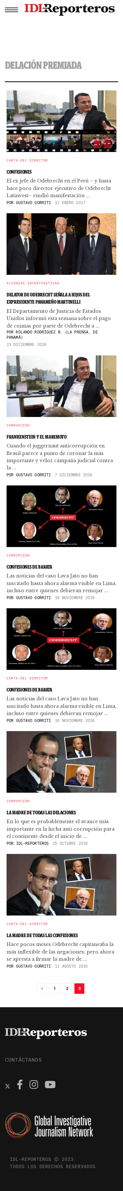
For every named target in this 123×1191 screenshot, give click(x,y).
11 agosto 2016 (71, 966)
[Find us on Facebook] (20, 1085)
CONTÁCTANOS (23, 1059)
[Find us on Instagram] (34, 1085)
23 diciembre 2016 (26, 344)
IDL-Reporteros (32, 843)
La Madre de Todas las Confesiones (42, 935)
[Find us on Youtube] (50, 1085)
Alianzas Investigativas (33, 283)
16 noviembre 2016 (74, 597)
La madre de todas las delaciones (41, 812)
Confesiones (19, 172)
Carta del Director (27, 160)
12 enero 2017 (70, 202)
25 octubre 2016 (70, 843)
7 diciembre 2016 (73, 474)
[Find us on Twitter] (7, 1085)
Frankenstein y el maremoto (37, 437)
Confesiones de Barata (29, 567)
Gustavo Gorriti (33, 202)
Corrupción (18, 425)
